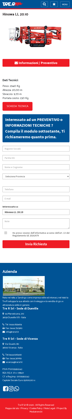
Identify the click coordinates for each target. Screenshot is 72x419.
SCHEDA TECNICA (17, 106)
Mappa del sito (12, 408)
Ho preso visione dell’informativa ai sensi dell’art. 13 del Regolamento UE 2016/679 (41, 234)
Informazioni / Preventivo (37, 63)
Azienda (10, 271)
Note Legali (49, 408)
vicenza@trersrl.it (14, 362)
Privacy (24, 408)
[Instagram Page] (11, 389)
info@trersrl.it (12, 332)
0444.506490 (15, 355)
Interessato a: (10, 206)
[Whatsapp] (16, 389)
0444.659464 (15, 325)
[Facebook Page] (5, 389)
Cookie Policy (36, 408)
